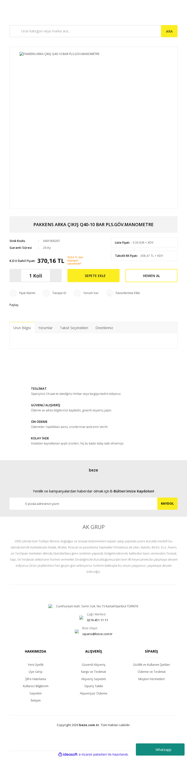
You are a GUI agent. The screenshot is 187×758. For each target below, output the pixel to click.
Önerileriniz (104, 327)
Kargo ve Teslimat (93, 671)
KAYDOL (167, 503)
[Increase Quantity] (56, 275)
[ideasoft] (68, 754)
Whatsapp (163, 749)
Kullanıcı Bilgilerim (35, 686)
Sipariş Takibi (93, 686)
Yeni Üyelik (35, 664)
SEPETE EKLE (95, 275)
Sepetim (35, 693)
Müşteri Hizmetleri (151, 679)
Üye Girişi (35, 671)
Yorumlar (45, 327)
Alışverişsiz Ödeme (93, 693)
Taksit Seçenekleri (74, 327)
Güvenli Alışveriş (93, 664)
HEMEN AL (151, 275)
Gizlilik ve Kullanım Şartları (151, 664)
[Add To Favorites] (123, 293)
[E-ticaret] (93, 754)
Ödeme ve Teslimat (152, 671)
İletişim (36, 700)
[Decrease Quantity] (15, 275)
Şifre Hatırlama (35, 679)
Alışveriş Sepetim (93, 679)
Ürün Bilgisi (22, 327)
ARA (169, 31)
